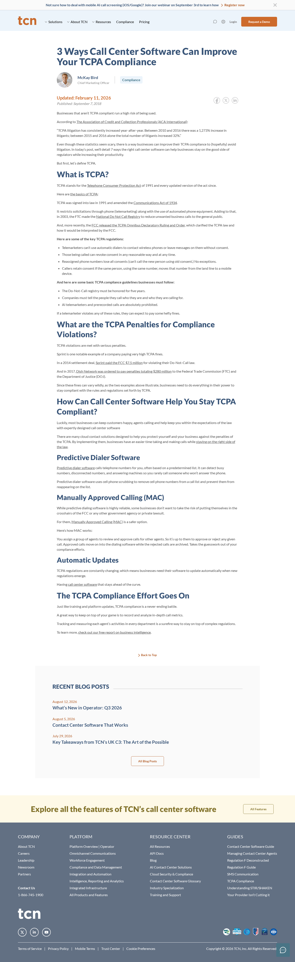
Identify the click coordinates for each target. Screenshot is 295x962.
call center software (82, 584)
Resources (103, 22)
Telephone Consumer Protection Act (114, 185)
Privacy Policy (58, 948)
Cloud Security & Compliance (171, 874)
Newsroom (26, 867)
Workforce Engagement (87, 860)
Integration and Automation (90, 874)
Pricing (144, 22)
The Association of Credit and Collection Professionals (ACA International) (131, 122)
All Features (258, 809)
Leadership (26, 860)
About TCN (79, 22)
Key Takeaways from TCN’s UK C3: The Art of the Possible (110, 742)
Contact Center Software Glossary (175, 881)
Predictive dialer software (76, 468)
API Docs (157, 853)
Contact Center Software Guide (250, 846)
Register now (234, 5)
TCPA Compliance (240, 881)
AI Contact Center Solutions (171, 867)
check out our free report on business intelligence (114, 632)
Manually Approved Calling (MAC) (97, 522)
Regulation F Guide (241, 867)
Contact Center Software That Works (90, 725)
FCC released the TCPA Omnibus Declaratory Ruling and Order (138, 225)
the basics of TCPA (84, 194)
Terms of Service (30, 948)
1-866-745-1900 (30, 895)
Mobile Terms (85, 948)
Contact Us (26, 888)
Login (233, 22)
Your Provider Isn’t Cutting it (248, 895)
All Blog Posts (147, 761)
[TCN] (27, 21)
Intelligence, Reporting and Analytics (97, 881)
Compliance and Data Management (96, 867)
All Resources (160, 846)
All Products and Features (89, 895)
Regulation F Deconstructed (248, 860)
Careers (24, 853)
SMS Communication (243, 874)
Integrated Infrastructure (88, 888)
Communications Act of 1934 (155, 203)
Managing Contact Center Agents (252, 853)
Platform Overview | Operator (92, 846)
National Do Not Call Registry (118, 216)
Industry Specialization (167, 888)
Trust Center (110, 948)
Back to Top (149, 655)
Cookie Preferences (140, 948)
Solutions (55, 22)
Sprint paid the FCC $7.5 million (119, 363)
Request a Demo (259, 22)
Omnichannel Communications (93, 853)
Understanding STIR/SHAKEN (249, 888)
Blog (153, 860)
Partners (24, 874)
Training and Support (165, 895)
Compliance (125, 22)
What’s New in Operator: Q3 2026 (87, 707)
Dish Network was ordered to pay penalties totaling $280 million (124, 371)
